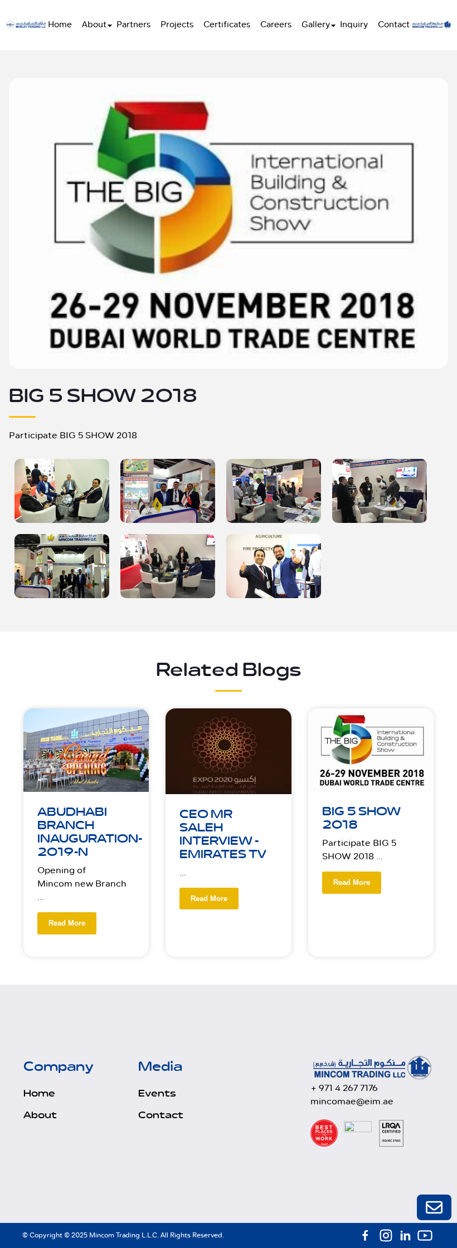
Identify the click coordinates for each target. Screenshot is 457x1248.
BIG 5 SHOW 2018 (361, 818)
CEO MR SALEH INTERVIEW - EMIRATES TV (222, 834)
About (94, 24)
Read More (66, 923)
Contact (394, 24)
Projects (177, 24)
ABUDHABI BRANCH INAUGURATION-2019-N (89, 832)
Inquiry (354, 24)
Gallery (316, 24)
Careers (275, 24)
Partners (133, 24)
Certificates (226, 24)
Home (60, 24)
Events (157, 1094)
